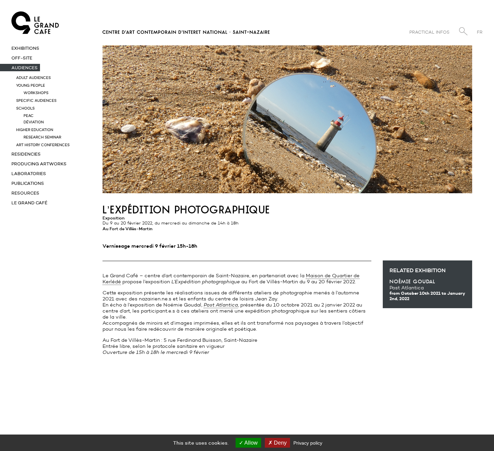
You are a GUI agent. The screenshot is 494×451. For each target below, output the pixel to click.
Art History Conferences (43, 144)
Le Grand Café (29, 202)
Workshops (36, 92)
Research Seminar (42, 137)
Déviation (34, 122)
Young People (30, 85)
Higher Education (34, 129)
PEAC (29, 115)
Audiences (24, 67)
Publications (27, 183)
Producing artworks (39, 163)
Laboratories (28, 173)
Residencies (26, 154)
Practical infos (429, 32)
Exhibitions (25, 48)
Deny (280, 443)
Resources (25, 193)
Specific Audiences (36, 100)
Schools (25, 108)
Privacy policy (307, 443)
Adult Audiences (33, 77)
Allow (250, 443)
